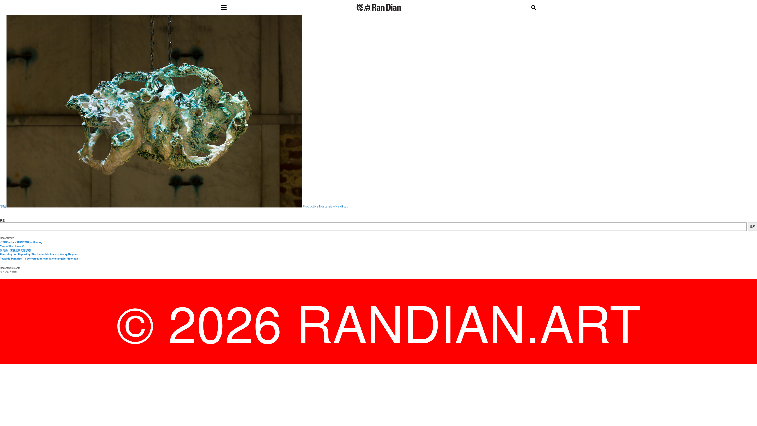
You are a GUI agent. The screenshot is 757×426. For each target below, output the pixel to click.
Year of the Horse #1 (12, 246)
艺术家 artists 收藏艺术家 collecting (21, 242)
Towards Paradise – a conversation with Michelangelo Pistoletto (39, 258)
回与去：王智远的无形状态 (15, 250)
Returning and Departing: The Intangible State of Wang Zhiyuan (38, 254)
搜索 (2, 220)
